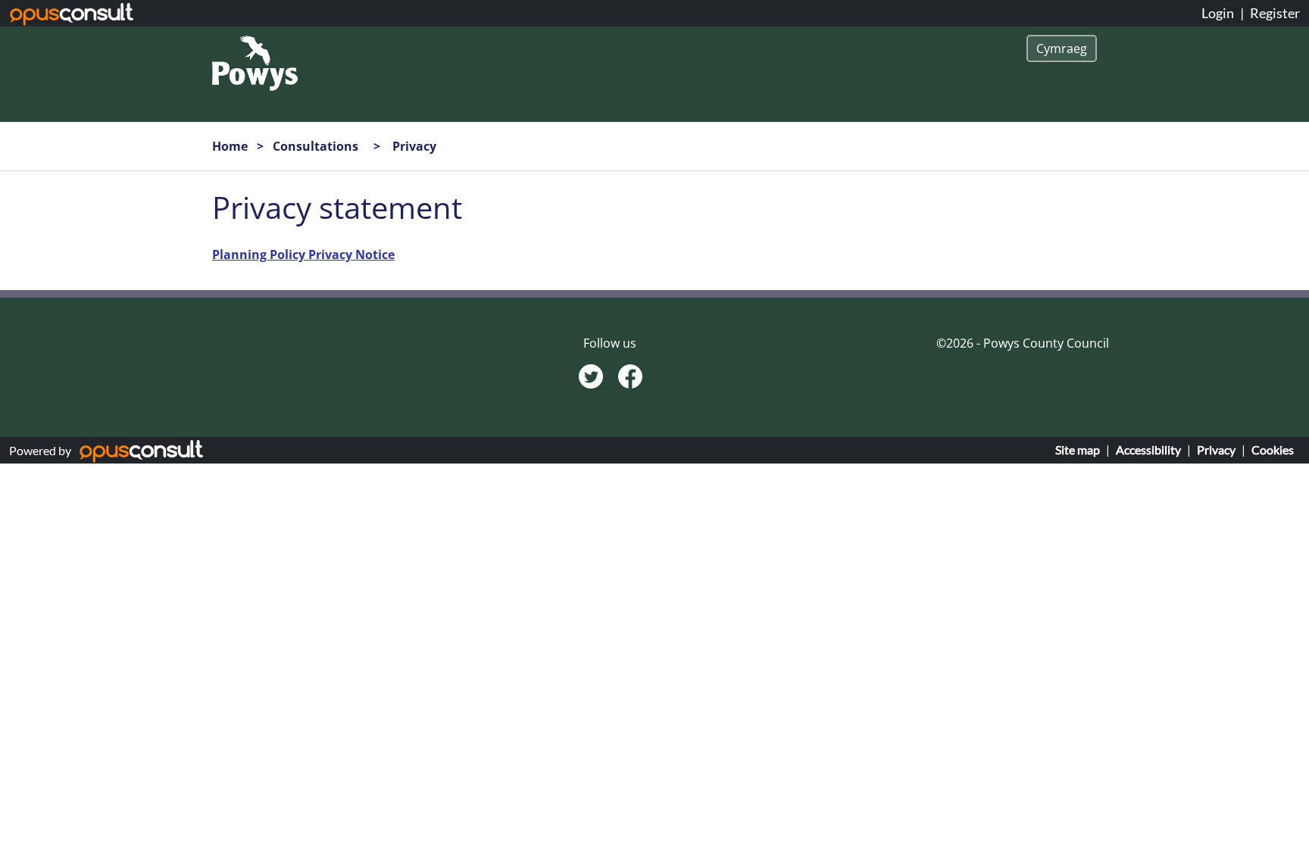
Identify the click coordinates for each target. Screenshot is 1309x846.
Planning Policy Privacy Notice (303, 254)
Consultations (317, 146)
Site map (1077, 449)
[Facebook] (630, 375)
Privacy (1216, 449)
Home (230, 146)
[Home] (255, 62)
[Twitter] (592, 375)
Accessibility (1148, 449)
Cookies (1272, 449)
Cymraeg (1061, 48)
